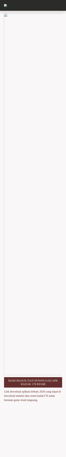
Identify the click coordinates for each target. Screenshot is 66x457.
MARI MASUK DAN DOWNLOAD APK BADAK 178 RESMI (33, 382)
